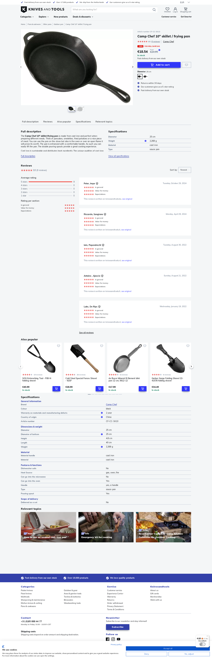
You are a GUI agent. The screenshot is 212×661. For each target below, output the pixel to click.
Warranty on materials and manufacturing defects (44, 413)
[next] (186, 366)
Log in (175, 12)
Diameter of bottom (30, 434)
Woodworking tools (72, 603)
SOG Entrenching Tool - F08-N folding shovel (36, 379)
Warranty (111, 597)
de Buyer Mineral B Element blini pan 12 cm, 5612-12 (124, 379)
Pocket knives (27, 590)
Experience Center (115, 593)
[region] (77, 71)
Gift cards (154, 593)
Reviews (48, 121)
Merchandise (156, 597)
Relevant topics (103, 121)
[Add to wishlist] (186, 65)
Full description (30, 121)
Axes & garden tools (72, 593)
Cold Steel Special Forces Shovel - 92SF (81, 379)
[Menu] (207, 636)
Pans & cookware (34, 24)
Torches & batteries (72, 597)
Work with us (156, 600)
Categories (25, 16)
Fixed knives (26, 593)
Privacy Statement (115, 606)
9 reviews (156, 41)
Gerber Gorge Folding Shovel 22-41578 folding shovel (167, 379)
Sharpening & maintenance (33, 600)
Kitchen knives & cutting (31, 603)
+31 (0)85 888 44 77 (31, 621)
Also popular (64, 121)
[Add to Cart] (56, 388)
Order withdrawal (115, 603)
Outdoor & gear (70, 590)
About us (154, 590)
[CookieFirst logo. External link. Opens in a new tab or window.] (3, 646)
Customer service (114, 590)
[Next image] (133, 67)
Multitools (25, 597)
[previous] (25, 366)
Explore (42, 16)
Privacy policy (116, 644)
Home (23, 24)
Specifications (83, 121)
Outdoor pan (58, 24)
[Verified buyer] (97, 183)
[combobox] (184, 170)
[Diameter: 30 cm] (145, 76)
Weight (111, 141)
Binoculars (68, 600)
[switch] (202, 644)
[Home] (42, 9)
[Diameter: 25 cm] (140, 76)
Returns (110, 600)
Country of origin (28, 417)
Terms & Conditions (115, 609)
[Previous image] (21, 67)
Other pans (47, 24)
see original (127, 199)
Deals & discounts (82, 16)
